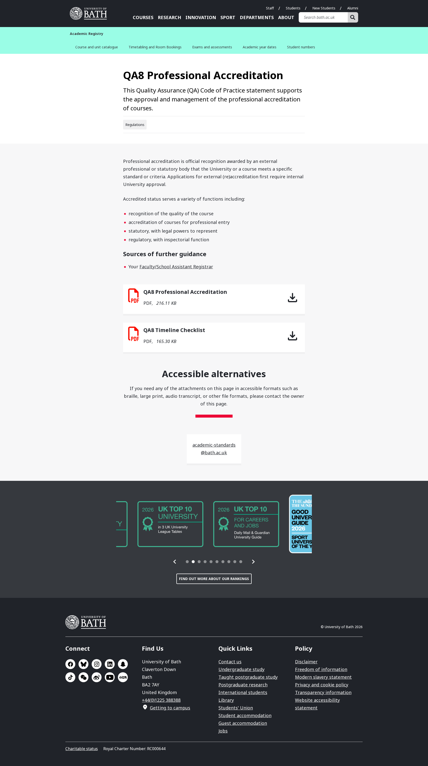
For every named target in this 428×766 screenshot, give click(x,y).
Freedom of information (321, 669)
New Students (323, 8)
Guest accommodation (242, 723)
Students (293, 8)
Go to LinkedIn (110, 664)
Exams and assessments (212, 47)
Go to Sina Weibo (97, 677)
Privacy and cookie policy (321, 685)
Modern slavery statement (323, 677)
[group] (149, 524)
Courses (143, 17)
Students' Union (235, 708)
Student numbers (301, 47)
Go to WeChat (83, 677)
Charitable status (81, 748)
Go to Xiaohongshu (123, 677)
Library (226, 700)
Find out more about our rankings (214, 578)
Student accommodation (244, 715)
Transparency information (323, 692)
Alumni (352, 8)
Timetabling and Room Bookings (155, 47)
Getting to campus (170, 708)
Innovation (201, 17)
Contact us (229, 662)
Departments (257, 17)
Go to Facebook (70, 664)
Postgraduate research (243, 685)
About (286, 17)
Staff (270, 8)
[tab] (187, 561)
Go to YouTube (110, 677)
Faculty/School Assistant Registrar (176, 267)
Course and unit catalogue (96, 47)
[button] (175, 562)
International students (242, 692)
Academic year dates (259, 47)
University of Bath (90, 13)
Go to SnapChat (123, 664)
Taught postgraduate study (248, 677)
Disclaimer (306, 662)
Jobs (223, 731)
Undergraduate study (241, 669)
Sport (227, 17)
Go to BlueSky (83, 664)
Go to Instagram (97, 664)
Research (169, 17)
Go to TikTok (70, 677)
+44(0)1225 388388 (161, 700)
